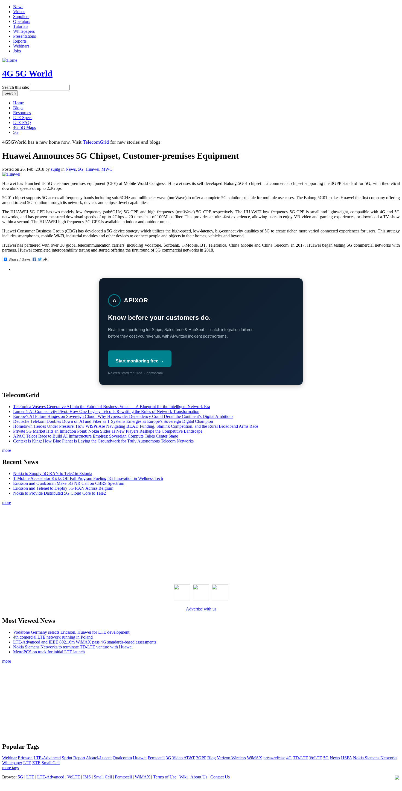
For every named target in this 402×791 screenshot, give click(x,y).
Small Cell (51, 762)
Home (18, 103)
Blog (211, 757)
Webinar (9, 757)
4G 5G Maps (24, 127)
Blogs (18, 107)
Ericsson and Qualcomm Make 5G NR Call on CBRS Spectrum (68, 483)
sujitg (55, 169)
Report (79, 757)
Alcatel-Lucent (99, 757)
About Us (198, 777)
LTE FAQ (22, 122)
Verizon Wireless (231, 757)
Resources (22, 112)
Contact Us (220, 777)
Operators (21, 21)
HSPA (346, 757)
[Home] (9, 60)
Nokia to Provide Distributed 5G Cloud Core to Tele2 (59, 493)
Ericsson (25, 757)
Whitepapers (24, 31)
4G (289, 757)
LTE (27, 762)
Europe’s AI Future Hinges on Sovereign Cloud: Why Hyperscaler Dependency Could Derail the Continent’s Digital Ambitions (123, 416)
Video (177, 757)
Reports (20, 41)
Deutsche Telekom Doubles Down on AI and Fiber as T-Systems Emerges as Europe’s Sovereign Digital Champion (113, 421)
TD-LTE (300, 757)
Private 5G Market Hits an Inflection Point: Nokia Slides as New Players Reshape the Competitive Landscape (107, 431)
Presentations (24, 36)
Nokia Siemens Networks (375, 757)
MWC (106, 169)
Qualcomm (122, 757)
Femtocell (156, 757)
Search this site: (16, 87)
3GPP (201, 757)
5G (16, 132)
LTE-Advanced (47, 757)
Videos (19, 11)
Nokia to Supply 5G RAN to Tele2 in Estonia (52, 473)
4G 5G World (27, 73)
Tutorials (20, 26)
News (18, 6)
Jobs (17, 51)
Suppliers (21, 16)
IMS (87, 777)
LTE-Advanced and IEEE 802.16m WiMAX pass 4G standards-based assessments (84, 642)
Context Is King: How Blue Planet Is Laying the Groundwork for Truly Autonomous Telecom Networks (103, 441)
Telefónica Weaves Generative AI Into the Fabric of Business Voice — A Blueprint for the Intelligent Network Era (111, 406)
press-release (274, 757)
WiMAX (254, 757)
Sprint (67, 757)
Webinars (21, 46)
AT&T (189, 757)
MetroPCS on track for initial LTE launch (49, 652)
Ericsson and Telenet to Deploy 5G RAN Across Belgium (63, 488)
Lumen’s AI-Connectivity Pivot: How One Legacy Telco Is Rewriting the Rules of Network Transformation (106, 411)
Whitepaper (12, 762)
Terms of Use (164, 777)
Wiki (183, 777)
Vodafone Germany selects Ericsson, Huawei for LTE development (71, 632)
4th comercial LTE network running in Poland (53, 637)
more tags (10, 767)
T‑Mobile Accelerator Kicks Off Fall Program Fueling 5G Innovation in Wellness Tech (88, 478)
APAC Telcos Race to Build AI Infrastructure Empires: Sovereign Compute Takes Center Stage (95, 436)
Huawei (92, 169)
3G (168, 757)
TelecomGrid (96, 142)
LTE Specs (22, 117)
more (6, 450)
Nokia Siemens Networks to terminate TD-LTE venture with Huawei (73, 647)
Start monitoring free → (140, 361)
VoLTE (315, 757)
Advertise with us (201, 609)
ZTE (36, 762)
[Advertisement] (201, 543)
